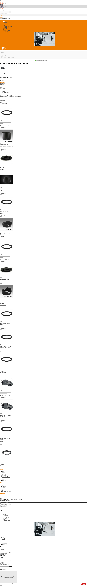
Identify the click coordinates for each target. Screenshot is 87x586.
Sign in (1, 585)
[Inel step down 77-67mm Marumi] (6, 253)
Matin (1, 87)
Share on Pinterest (4, 544)
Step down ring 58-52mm (5, 211)
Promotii (3, 47)
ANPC (3, 490)
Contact (3, 49)
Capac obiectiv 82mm (4, 279)
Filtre (5, 29)
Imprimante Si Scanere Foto (6, 477)
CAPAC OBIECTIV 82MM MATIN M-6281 (5, 416)
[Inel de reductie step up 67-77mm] (6, 119)
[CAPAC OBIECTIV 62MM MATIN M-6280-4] (6, 389)
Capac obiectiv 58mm (4, 167)
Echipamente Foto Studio (8, 26)
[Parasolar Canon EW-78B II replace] (6, 186)
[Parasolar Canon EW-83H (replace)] (6, 298)
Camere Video (6, 25)
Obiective (5, 23)
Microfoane (6, 31)
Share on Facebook (5, 543)
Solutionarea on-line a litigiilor (6, 491)
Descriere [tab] (3, 91)
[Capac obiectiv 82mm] (6, 276)
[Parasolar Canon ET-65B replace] (6, 142)
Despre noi (4, 48)
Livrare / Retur (4, 487)
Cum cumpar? (4, 485)
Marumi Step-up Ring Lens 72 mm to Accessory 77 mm (6, 347)
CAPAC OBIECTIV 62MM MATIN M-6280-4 (5, 393)
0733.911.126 (1, 90)
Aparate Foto (6, 24)
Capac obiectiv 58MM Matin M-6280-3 (7, 560)
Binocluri (5, 28)
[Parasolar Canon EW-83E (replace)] (6, 231)
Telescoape (3, 478)
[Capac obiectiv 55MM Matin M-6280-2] (43, 68)
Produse (3, 21)
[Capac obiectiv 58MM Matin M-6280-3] (41, 60)
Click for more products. (3, 13)
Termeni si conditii (4, 488)
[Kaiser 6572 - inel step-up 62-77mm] (6, 459)
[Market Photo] (3, 3)
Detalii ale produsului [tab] (5, 92)
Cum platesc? (4, 486)
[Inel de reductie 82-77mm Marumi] (43, 73)
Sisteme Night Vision (7, 30)
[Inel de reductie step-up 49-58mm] (6, 366)
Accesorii (5, 22)
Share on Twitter (4, 542)
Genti (5, 514)
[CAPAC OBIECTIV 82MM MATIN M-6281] (6, 412)
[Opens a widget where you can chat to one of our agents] (83, 584)
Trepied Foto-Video (7, 27)
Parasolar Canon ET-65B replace (6, 146)
